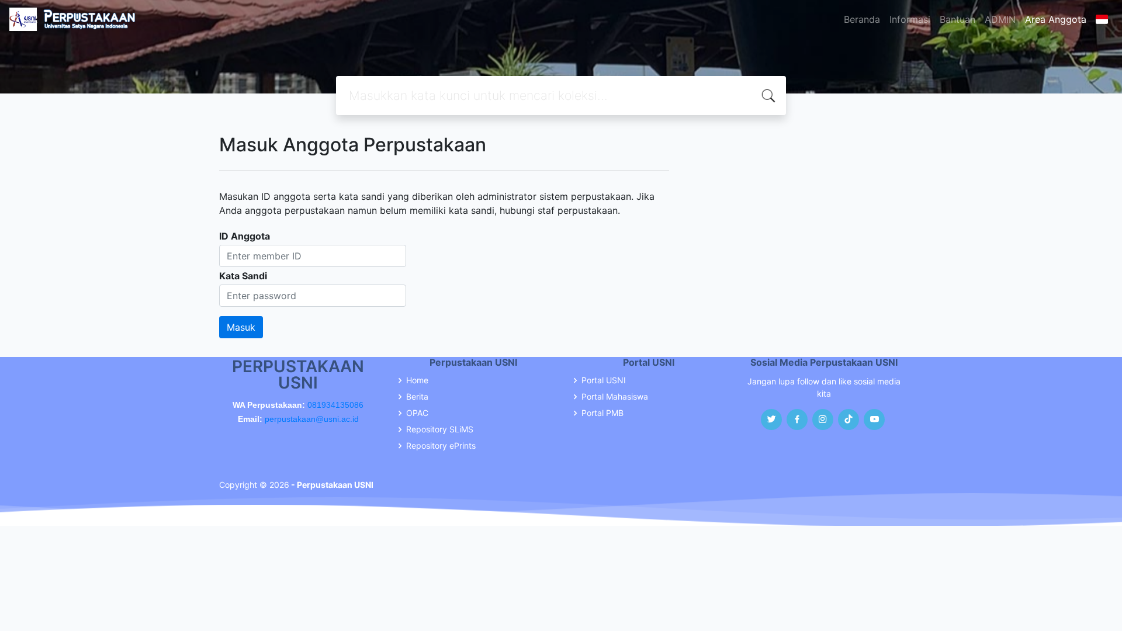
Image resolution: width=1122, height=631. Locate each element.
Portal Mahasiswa (614, 397)
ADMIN (1000, 19)
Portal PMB (602, 413)
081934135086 (335, 405)
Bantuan (957, 19)
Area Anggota (1055, 19)
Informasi (909, 19)
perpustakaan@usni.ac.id (312, 419)
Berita (417, 397)
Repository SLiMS (439, 429)
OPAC (417, 413)
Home (417, 380)
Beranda (862, 19)
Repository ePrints (441, 446)
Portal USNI (603, 380)
